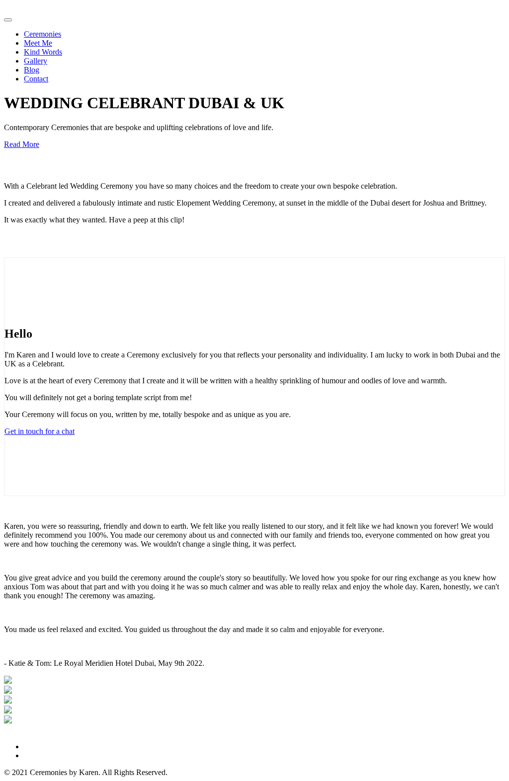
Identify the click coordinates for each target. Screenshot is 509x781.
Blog (31, 70)
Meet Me (38, 43)
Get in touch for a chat (39, 431)
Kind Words (43, 52)
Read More (21, 144)
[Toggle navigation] (8, 19)
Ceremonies (42, 34)
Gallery (35, 61)
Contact (36, 78)
